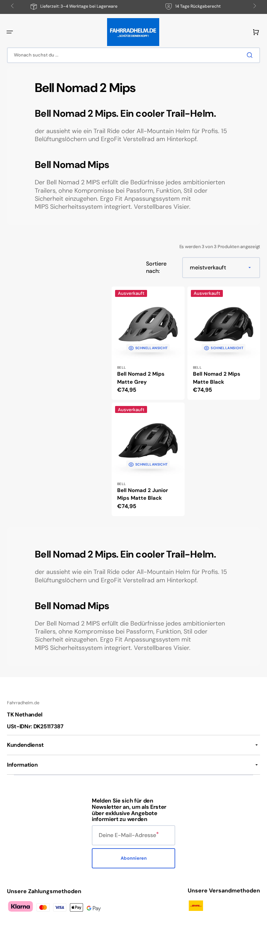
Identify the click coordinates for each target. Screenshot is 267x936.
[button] (9, 32)
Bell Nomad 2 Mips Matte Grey (140, 377)
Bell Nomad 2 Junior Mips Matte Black (142, 494)
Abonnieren (134, 858)
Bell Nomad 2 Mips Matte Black (216, 377)
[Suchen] (251, 55)
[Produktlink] (148, 343)
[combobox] (133, 55)
